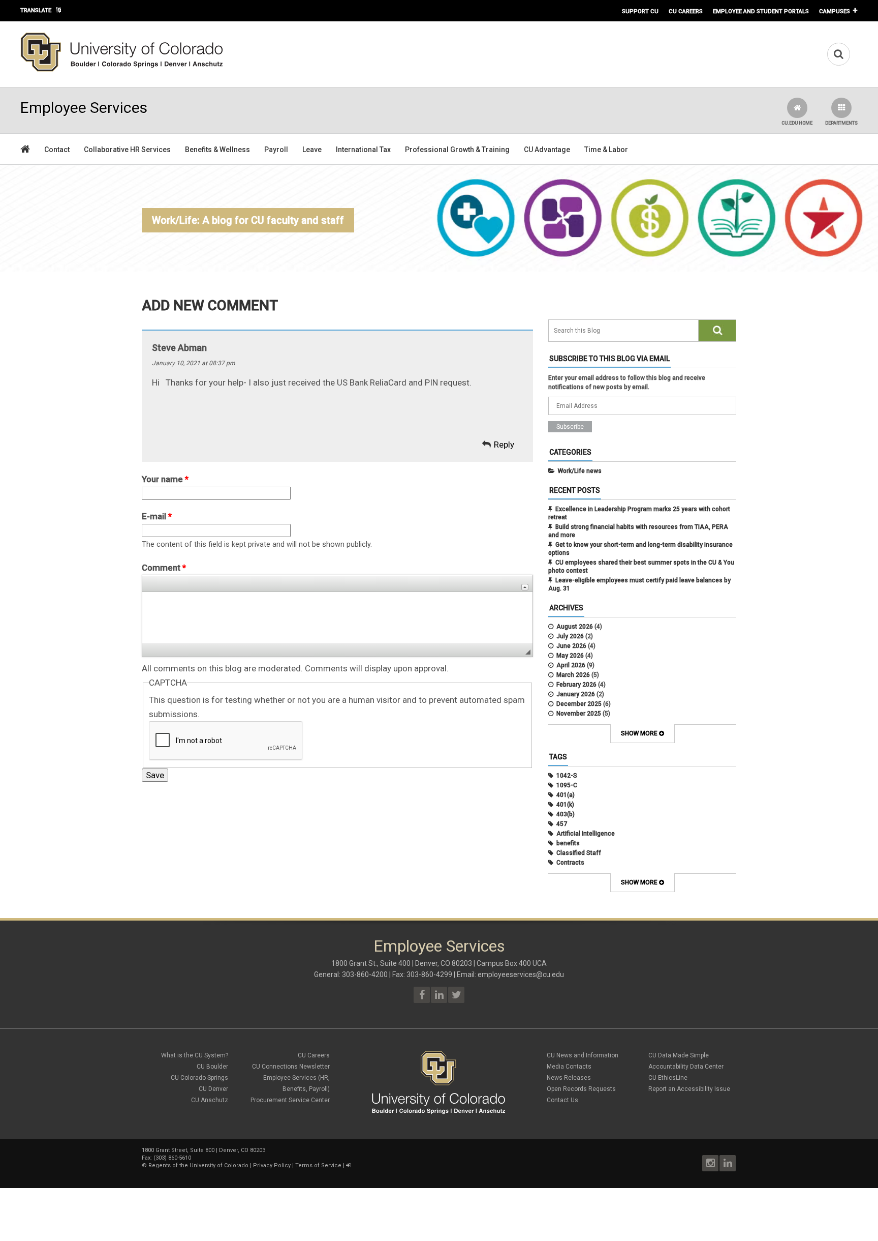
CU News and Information (582, 1055)
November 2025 (578, 713)
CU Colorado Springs (199, 1077)
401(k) (565, 804)
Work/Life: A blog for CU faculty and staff (248, 220)
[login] (348, 1165)
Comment (164, 568)
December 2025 (579, 703)
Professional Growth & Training (457, 149)
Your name (165, 479)
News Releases (569, 1077)
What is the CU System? (194, 1055)
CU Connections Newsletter (291, 1066)
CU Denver (213, 1088)
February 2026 (576, 684)
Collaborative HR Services (127, 149)
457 (561, 824)
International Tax (363, 149)
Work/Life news (580, 471)
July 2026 (570, 636)
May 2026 (570, 655)
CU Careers (686, 11)
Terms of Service (318, 1165)
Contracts (570, 862)
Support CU (640, 11)
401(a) (565, 795)
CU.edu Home (796, 123)
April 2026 (570, 665)
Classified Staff (578, 852)
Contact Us (562, 1100)
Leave (312, 149)
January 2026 (575, 694)
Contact (57, 149)
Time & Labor (606, 149)
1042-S (566, 775)
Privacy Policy (272, 1165)
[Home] (122, 70)
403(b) (565, 814)
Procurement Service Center (290, 1100)
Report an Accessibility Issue (689, 1088)
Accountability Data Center (686, 1066)
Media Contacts (569, 1066)
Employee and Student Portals (761, 11)
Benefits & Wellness (217, 149)
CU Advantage (547, 149)
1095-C (566, 785)
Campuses (834, 11)
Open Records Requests (581, 1088)
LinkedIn (727, 1163)
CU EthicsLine (667, 1077)
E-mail (157, 516)
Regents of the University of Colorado (198, 1165)
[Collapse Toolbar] (524, 587)
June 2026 (571, 645)
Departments (841, 123)
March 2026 (573, 674)
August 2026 (574, 626)
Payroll (276, 149)
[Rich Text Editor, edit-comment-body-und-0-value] (337, 617)
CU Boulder (212, 1066)
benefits (568, 843)
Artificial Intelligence (585, 833)
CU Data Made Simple (678, 1055)
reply (504, 444)
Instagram (710, 1163)
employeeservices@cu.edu (521, 974)
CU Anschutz (209, 1100)
